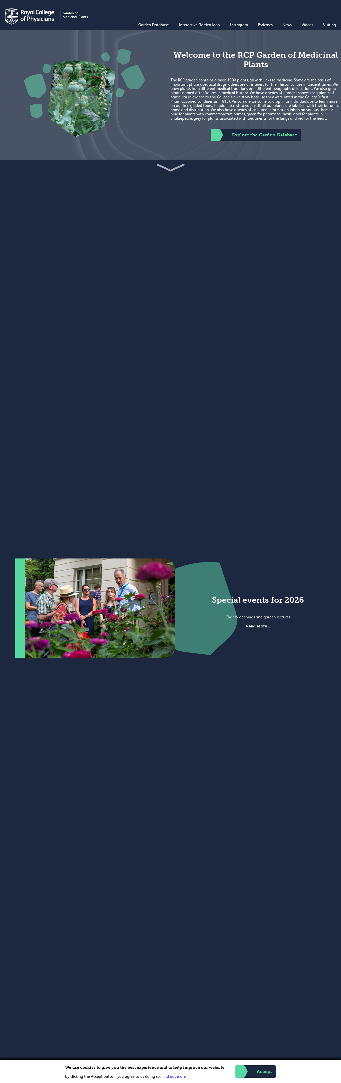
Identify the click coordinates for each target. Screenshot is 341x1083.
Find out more (174, 1077)
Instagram (239, 25)
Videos (307, 25)
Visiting (329, 25)
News (287, 25)
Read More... (258, 626)
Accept (264, 1071)
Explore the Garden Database (264, 135)
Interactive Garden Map (199, 25)
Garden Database (153, 25)
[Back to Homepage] (47, 23)
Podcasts (265, 25)
